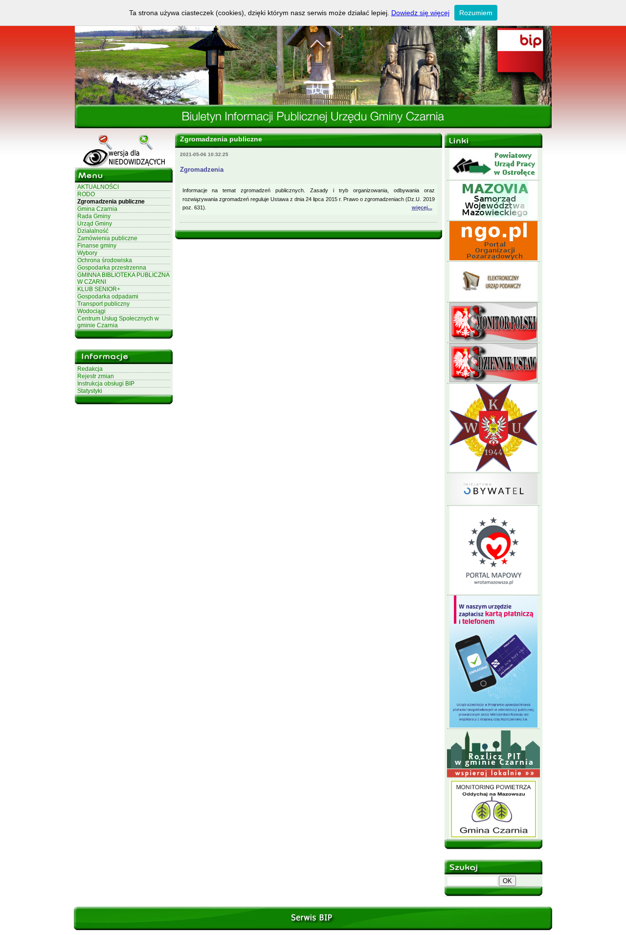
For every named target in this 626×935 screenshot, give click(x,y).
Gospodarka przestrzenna (111, 267)
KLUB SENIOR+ (98, 289)
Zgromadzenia (202, 169)
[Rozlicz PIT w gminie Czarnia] (493, 778)
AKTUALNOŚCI (98, 186)
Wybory (87, 253)
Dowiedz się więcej (420, 13)
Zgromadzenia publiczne (111, 201)
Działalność (93, 231)
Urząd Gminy (94, 223)
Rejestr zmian (95, 376)
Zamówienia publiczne (107, 238)
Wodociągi (91, 311)
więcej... (422, 207)
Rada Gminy (94, 216)
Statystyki (89, 391)
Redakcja (90, 368)
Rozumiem (475, 13)
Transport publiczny (103, 303)
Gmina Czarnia (97, 208)
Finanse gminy (96, 245)
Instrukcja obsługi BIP (105, 383)
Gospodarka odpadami (107, 296)
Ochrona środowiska (104, 260)
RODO (86, 194)
